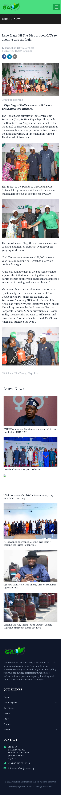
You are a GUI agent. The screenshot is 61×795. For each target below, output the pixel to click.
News (17, 19)
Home (6, 19)
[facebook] (4, 56)
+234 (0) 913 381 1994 (19, 763)
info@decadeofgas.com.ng (21, 768)
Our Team (9, 708)
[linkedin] (9, 56)
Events (7, 713)
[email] (14, 56)
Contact (7, 724)
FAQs (6, 718)
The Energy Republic (26, 373)
